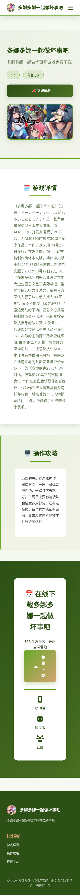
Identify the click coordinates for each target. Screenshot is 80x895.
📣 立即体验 (41, 90)
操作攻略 (13, 853)
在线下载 (13, 861)
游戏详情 (13, 845)
